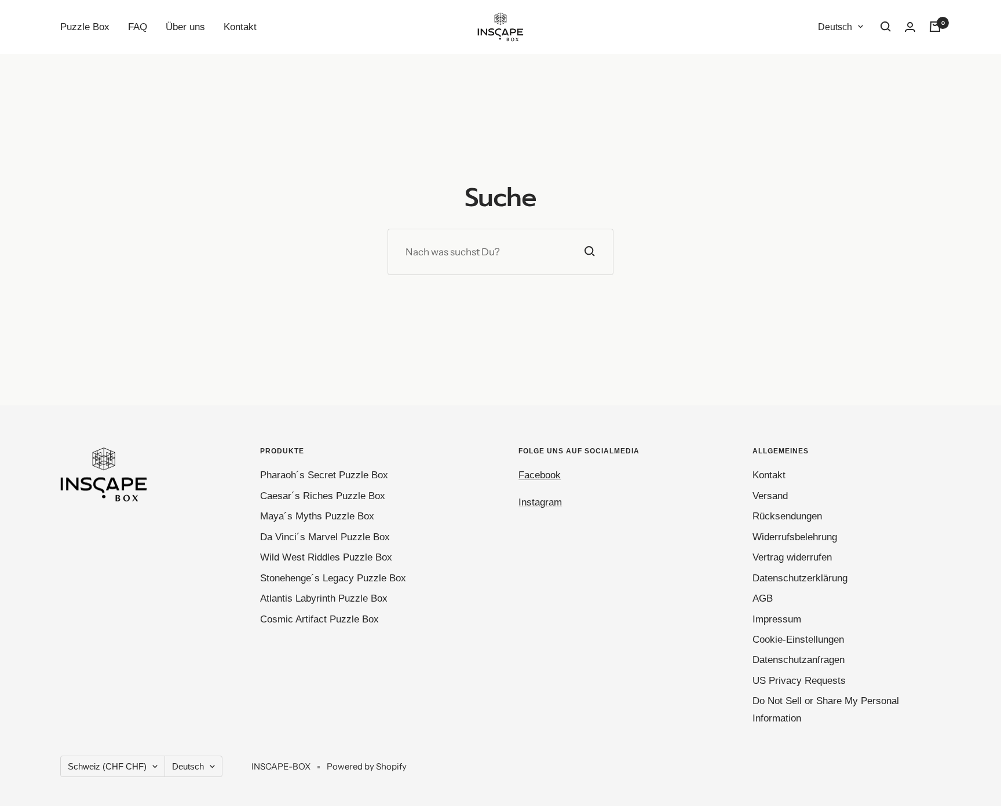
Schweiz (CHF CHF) (107, 766)
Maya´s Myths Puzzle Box (317, 516)
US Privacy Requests (799, 680)
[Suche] (886, 26)
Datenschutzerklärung (799, 578)
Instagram (540, 502)
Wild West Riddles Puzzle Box (326, 557)
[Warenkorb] (935, 26)
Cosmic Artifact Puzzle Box (319, 619)
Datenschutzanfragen (798, 659)
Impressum (776, 619)
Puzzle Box (84, 26)
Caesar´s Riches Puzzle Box (322, 495)
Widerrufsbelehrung (794, 537)
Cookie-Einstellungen (798, 639)
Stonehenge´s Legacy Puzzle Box (333, 578)
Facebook (539, 475)
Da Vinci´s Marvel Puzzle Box (325, 537)
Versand (770, 495)
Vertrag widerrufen (792, 557)
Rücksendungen (787, 516)
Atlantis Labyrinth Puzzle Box (324, 598)
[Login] (910, 27)
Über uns (185, 26)
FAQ (137, 26)
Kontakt (240, 26)
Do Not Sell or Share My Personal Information (825, 709)
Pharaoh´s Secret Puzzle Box (324, 475)
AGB (762, 598)
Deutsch (835, 27)
